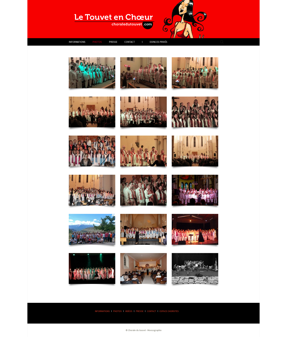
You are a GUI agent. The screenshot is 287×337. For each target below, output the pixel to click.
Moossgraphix (154, 330)
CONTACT (129, 41)
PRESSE (113, 41)
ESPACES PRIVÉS (158, 41)
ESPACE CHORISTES (169, 311)
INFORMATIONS (77, 41)
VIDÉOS (128, 311)
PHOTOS (97, 41)
